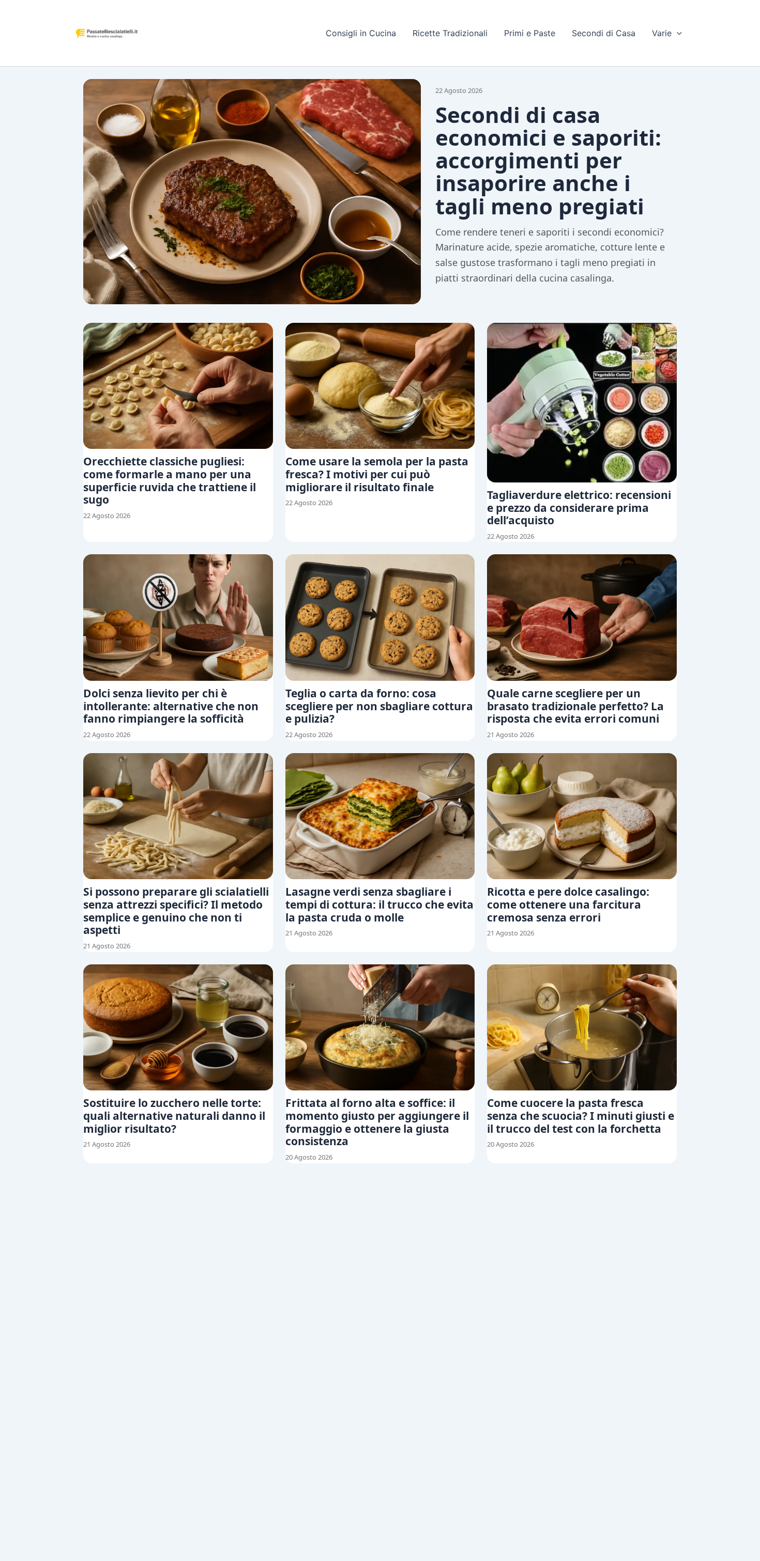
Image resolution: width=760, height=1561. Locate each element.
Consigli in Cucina (361, 33)
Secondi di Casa (603, 33)
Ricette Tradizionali (450, 33)
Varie (662, 33)
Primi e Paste (529, 33)
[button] (677, 33)
